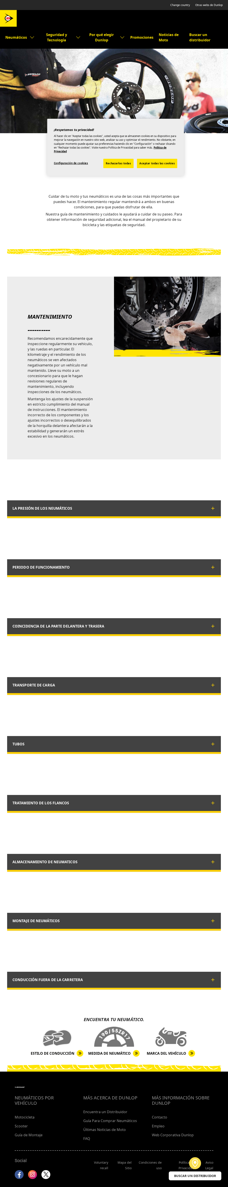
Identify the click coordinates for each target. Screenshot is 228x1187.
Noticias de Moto (169, 37)
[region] (115, 147)
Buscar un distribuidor (199, 37)
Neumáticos (16, 37)
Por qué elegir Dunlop (101, 37)
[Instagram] (32, 1174)
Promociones (141, 37)
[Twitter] (45, 1174)
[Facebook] (19, 1174)
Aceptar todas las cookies (157, 163)
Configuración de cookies (71, 163)
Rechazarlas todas (118, 163)
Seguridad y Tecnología (56, 37)
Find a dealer (195, 1163)
